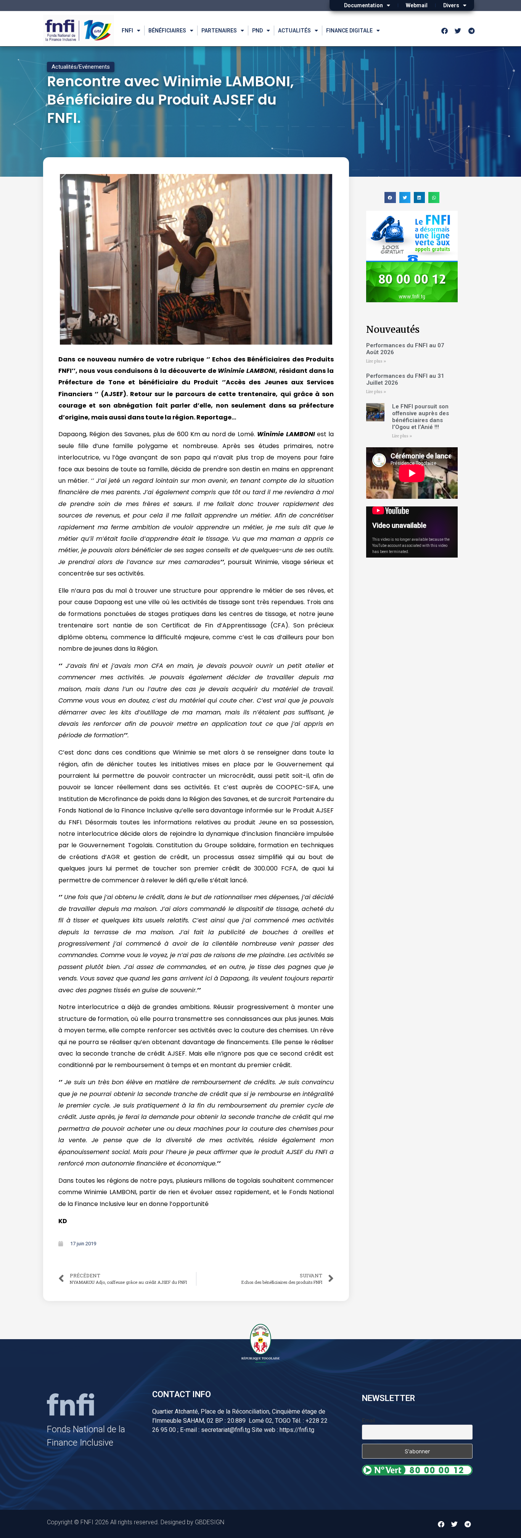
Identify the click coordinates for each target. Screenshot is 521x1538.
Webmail (417, 5)
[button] (390, 197)
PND (257, 30)
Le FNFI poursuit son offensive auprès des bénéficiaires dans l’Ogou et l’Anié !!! (420, 416)
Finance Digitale (349, 30)
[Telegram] (471, 30)
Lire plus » (376, 361)
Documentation (363, 5)
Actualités (294, 30)
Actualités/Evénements (80, 66)
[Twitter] (458, 30)
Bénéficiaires (167, 30)
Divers (451, 5)
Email (368, 1420)
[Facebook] (444, 30)
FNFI (127, 30)
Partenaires (219, 30)
